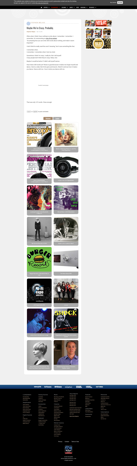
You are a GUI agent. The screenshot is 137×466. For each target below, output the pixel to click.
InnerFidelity (41, 425)
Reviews (46, 7)
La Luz (66, 305)
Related (48, 118)
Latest (57, 118)
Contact (67, 441)
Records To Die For (58, 398)
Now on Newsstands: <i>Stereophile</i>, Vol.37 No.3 (39, 181)
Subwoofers (25, 400)
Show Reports (74, 393)
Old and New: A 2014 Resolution (65, 212)
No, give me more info (42, 3)
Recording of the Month (59, 396)
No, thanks (113, 2)
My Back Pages (57, 414)
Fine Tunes (56, 436)
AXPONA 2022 (73, 398)
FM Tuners (40, 401)
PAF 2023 (72, 414)
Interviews (87, 401)
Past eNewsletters (89, 411)
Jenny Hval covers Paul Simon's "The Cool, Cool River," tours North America (39, 367)
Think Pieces (88, 403)
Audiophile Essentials (89, 400)
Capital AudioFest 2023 (75, 412)
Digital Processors (27, 420)
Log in (29, 111)
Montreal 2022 (73, 404)
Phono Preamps (26, 412)
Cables (39, 406)
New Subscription (104, 414)
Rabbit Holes (56, 415)
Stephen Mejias (37, 22)
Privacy (102, 407)
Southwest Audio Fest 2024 (75, 407)
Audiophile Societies (105, 396)
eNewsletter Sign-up (105, 398)
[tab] (48, 118)
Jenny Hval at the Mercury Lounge (39, 335)
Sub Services (103, 418)
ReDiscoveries (57, 417)
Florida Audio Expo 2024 (75, 410)
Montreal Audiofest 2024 (75, 409)
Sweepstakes (88, 416)
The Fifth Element (58, 428)
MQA (86, 406)
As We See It (56, 407)
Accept (120, 2)
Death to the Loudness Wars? (66, 243)
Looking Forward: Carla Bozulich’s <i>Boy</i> (39, 212)
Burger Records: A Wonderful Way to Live (39, 274)
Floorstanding (26, 396)
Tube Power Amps (27, 406)
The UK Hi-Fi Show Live (106, 404)
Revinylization (57, 420)
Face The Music (57, 434)
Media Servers (26, 423)
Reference (87, 398)
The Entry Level (57, 432)
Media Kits (103, 406)
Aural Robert (56, 409)
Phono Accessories (42, 407)
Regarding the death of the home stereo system (65, 335)
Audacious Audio (42, 421)
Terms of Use (103, 409)
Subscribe (83, 7)
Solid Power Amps (27, 409)
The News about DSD (66, 273)
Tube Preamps (26, 404)
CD (23, 417)
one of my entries (51, 38)
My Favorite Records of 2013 (39, 243)
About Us (103, 401)
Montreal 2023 (73, 402)
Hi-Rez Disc (25, 418)
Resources (91, 7)
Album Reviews (57, 400)
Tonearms (40, 398)
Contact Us (103, 400)
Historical (87, 404)
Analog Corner (57, 425)
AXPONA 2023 (73, 397)
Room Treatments (42, 410)
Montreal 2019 (73, 405)
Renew (102, 417)
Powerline (40, 409)
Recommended (54, 7)
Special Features (88, 396)
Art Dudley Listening (58, 426)
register (35, 111)
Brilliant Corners (57, 410)
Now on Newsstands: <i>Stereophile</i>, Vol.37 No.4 (39, 149)
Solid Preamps (26, 407)
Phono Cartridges (42, 400)
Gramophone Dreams (58, 412)
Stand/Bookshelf (26, 398)
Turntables (40, 396)
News (77, 7)
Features (56, 401)
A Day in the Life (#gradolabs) (66, 180)
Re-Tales (55, 418)
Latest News (89, 408)
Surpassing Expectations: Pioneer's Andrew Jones (66, 367)
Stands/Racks (41, 412)
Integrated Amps (26, 410)
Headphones (41, 414)
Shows (71, 7)
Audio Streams (57, 429)
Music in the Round (58, 431)
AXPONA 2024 (73, 395)
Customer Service (104, 403)
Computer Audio (26, 421)
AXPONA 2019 (73, 400)
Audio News (87, 410)
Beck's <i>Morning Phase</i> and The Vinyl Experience (66, 149)
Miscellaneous (41, 415)
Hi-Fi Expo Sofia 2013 (39, 305)
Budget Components (42, 420)
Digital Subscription (105, 415)
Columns (64, 7)
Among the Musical (58, 406)
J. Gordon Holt (41, 423)
